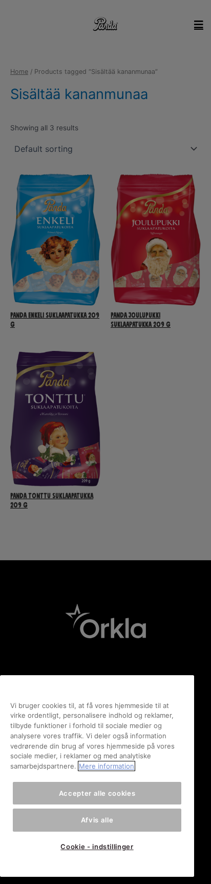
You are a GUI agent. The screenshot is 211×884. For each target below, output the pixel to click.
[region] (97, 776)
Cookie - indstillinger (96, 846)
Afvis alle (97, 820)
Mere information (106, 766)
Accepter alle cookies (97, 793)
